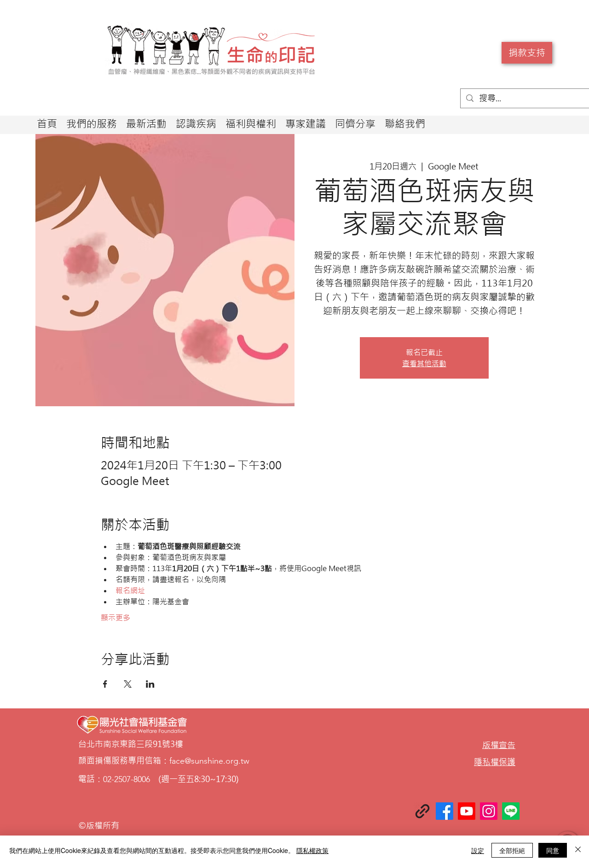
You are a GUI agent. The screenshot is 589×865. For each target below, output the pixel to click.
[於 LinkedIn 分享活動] (150, 684)
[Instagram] (488, 811)
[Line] (511, 811)
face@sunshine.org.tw (209, 761)
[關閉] (577, 850)
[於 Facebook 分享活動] (105, 684)
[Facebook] (444, 811)
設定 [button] (477, 850)
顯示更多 (115, 617)
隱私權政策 (312, 850)
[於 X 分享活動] (127, 684)
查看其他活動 (424, 363)
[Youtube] (466, 811)
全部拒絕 (512, 850)
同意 (552, 850)
